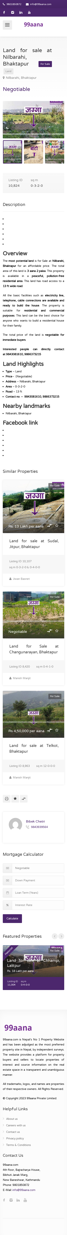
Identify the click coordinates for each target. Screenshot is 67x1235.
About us (12, 1119)
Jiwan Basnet (21, 579)
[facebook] (4, 12)
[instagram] (12, 12)
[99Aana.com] (33, 24)
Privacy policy (15, 1138)
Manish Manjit (21, 678)
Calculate (12, 918)
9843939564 (39, 827)
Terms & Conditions (18, 1145)
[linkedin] (21, 12)
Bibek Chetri (35, 821)
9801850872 (14, 4)
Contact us (13, 1132)
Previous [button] (13, 124)
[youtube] (29, 12)
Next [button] (53, 124)
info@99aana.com (40, 4)
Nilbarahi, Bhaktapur (21, 78)
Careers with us (16, 1125)
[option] (33, 119)
